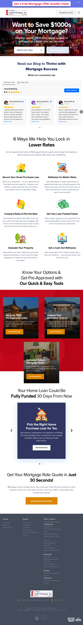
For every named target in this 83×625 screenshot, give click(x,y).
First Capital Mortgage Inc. (28, 524)
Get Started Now (42, 448)
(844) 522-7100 (60, 600)
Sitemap (26, 535)
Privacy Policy (28, 530)
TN (65, 610)
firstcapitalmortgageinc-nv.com (52, 574)
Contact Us (27, 528)
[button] (1, 111)
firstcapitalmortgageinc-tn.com (52, 582)
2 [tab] (41, 463)
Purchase (6, 523)
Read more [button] (8, 122)
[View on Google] (6, 103)
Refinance (6, 525)
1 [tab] (39, 463)
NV (61, 610)
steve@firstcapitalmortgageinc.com (35, 600)
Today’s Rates (7, 528)
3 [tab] (43, 463)
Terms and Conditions (30, 532)
